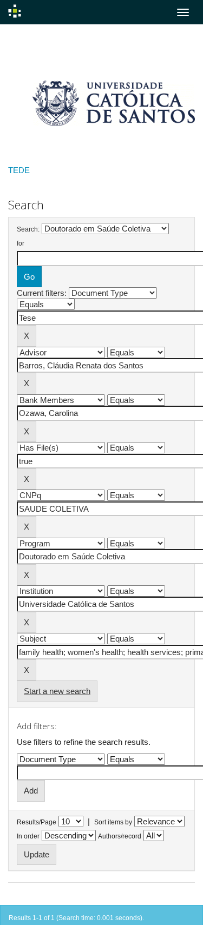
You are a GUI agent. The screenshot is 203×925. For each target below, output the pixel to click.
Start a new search (57, 691)
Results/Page (36, 822)
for (20, 243)
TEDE (19, 170)
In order (28, 836)
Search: (28, 229)
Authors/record (119, 836)
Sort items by (113, 822)
